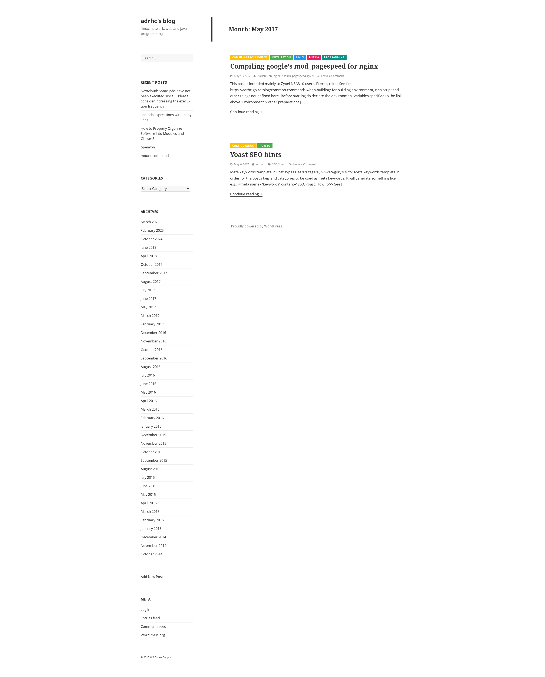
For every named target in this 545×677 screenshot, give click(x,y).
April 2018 (149, 256)
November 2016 (153, 341)
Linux (300, 57)
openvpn (148, 147)
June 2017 (148, 298)
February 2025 (152, 230)
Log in (145, 609)
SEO (274, 164)
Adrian (262, 76)
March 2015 (150, 511)
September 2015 (154, 460)
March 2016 (150, 409)
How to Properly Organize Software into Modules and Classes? (162, 133)
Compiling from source (249, 57)
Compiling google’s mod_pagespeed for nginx (304, 66)
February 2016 (152, 417)
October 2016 (151, 349)
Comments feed (153, 626)
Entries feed (150, 618)
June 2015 (148, 486)
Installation (281, 57)
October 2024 (151, 239)
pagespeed (299, 76)
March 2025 (150, 222)
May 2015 (148, 494)
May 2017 (148, 307)
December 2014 (153, 537)
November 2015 (153, 443)
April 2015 (149, 503)
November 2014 (153, 545)
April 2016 (149, 400)
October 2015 (151, 452)
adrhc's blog (158, 21)
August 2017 (151, 281)
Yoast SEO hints (255, 154)
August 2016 (151, 366)
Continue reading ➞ (246, 111)
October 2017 (151, 264)
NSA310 (314, 57)
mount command (155, 155)
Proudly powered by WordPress (256, 226)
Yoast (281, 164)
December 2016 (153, 332)
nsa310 (286, 76)
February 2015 (152, 520)
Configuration (243, 146)
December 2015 (153, 435)
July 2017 (148, 290)
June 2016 (148, 383)
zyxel (310, 76)
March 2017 (150, 315)
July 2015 (148, 477)
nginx (277, 76)
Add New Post (152, 576)
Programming (334, 57)
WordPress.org (153, 635)
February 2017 (152, 324)
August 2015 (151, 469)
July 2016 (148, 375)
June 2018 (148, 247)
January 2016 (151, 426)
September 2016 (154, 358)
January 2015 (151, 528)
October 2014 (151, 554)
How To (265, 146)
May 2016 (148, 392)
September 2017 (154, 273)
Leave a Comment (332, 76)
